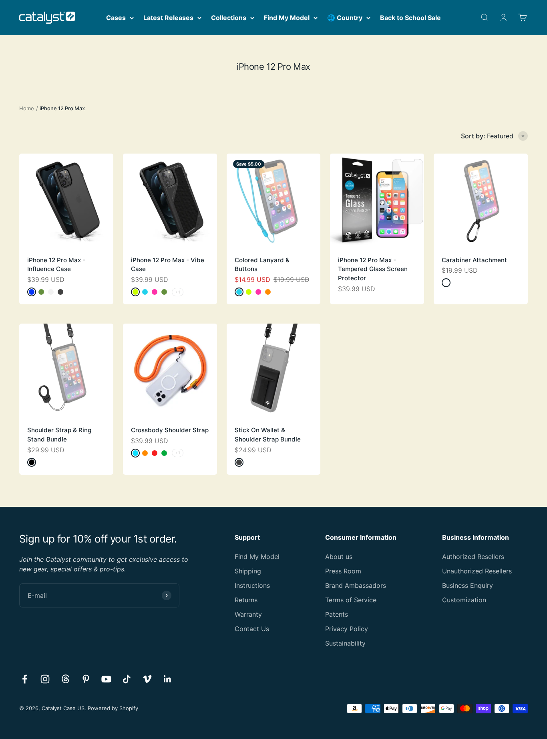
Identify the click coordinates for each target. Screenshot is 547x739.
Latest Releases (168, 18)
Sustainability (345, 643)
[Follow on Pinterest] (85, 679)
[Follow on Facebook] (24, 679)
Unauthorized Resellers (477, 571)
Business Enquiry (467, 585)
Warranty (248, 614)
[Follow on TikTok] (126, 679)
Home (26, 108)
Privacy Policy (346, 629)
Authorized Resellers (473, 557)
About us (338, 557)
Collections (228, 18)
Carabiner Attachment (474, 260)
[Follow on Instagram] (45, 679)
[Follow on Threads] (65, 679)
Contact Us (252, 629)
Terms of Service (350, 600)
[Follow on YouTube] (106, 679)
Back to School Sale (410, 18)
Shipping (248, 571)
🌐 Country (344, 18)
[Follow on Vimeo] (147, 679)
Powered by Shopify (113, 708)
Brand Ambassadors (355, 585)
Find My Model (287, 18)
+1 (177, 292)
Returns (246, 600)
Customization (464, 600)
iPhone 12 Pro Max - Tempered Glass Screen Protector (373, 269)
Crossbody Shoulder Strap (170, 430)
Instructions (252, 585)
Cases (116, 18)
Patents (336, 614)
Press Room (343, 571)
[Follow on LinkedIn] (167, 679)
